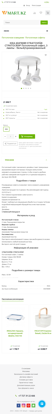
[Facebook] (18, 405)
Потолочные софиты (35, 37)
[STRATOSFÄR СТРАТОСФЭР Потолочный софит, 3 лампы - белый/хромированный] (26, 71)
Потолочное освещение (13, 37)
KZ (46, 2)
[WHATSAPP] (33, 405)
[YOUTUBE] (28, 405)
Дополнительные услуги (26, 385)
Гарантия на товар (26, 382)
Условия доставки (26, 380)
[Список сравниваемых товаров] (34, 13)
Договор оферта (26, 377)
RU (48, 2)
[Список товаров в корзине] (48, 14)
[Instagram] (23, 405)
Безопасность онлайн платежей (26, 374)
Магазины (26, 371)
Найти (44, 22)
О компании (26, 368)
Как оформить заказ (26, 388)
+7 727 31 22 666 (10, 2)
